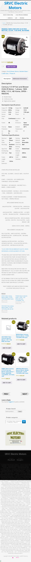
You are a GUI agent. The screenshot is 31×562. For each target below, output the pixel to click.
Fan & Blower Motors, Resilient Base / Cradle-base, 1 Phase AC (14, 422)
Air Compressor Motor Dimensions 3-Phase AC (10, 464)
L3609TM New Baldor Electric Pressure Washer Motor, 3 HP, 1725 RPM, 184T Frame (16, 521)
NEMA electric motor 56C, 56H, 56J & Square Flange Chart (13, 470)
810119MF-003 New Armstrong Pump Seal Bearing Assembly (17, 487)
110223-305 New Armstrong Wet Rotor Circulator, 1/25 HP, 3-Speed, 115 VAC (15, 502)
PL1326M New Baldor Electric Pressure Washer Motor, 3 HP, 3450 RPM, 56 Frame (15, 531)
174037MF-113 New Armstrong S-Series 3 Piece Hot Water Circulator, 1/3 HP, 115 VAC (15, 500)
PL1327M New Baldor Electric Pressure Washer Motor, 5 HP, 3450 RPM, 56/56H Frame (16, 533)
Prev (6, 394)
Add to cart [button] (7, 348)
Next (25, 394)
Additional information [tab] (20, 78)
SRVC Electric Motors (16, 5)
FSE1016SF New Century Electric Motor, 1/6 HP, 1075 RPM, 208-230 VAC (8, 307)
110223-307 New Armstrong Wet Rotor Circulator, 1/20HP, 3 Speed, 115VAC (16, 504)
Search (20, 411)
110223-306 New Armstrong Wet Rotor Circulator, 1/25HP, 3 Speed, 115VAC (15, 503)
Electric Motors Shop (9, 473)
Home (3, 23)
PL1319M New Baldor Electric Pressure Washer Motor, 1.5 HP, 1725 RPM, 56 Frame (15, 528)
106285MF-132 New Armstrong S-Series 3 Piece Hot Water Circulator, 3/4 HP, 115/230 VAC (15, 499)
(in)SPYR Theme (23, 556)
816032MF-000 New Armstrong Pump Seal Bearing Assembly (15, 490)
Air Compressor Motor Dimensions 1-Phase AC (21, 469)
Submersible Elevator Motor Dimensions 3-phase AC (18, 466)
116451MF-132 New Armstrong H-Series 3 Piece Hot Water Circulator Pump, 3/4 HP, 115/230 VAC (16, 482)
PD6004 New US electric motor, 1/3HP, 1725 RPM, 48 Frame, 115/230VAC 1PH (21, 298)
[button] (27, 37)
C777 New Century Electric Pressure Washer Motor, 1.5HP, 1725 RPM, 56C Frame (15, 548)
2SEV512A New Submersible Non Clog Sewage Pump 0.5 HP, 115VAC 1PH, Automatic (15, 539)
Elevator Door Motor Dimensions (9, 467)
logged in (11, 402)
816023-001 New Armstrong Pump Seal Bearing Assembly (12, 488)
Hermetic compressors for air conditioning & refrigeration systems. (19, 552)
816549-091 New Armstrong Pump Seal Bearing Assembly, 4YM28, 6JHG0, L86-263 (15, 492)
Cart (15, 551)
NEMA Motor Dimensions (20, 471)
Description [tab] (7, 78)
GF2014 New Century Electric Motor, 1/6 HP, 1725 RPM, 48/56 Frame (7, 297)
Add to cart (11, 66)
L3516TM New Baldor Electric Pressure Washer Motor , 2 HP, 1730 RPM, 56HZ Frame (16, 520)
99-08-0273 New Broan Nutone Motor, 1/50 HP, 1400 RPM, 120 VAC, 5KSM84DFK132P (15, 547)
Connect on (11, 459)
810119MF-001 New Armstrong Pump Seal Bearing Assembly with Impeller (16, 493)
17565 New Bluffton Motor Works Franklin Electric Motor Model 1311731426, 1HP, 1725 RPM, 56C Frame (15, 545)
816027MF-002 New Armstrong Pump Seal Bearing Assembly (16, 489)
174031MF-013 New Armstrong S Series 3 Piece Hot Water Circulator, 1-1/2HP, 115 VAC (15, 495)
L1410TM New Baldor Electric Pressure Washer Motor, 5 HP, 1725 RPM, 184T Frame (15, 518)
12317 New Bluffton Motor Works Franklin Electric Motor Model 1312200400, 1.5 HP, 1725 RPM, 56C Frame (15, 543)
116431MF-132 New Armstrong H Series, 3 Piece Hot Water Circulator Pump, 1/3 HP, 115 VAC (16, 476)
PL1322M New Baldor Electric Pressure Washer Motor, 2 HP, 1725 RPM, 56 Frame (15, 530)
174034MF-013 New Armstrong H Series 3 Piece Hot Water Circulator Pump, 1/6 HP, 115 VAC (15, 483)
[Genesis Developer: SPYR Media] (15, 557)
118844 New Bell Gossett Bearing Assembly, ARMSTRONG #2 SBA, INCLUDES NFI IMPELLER (15, 541)
